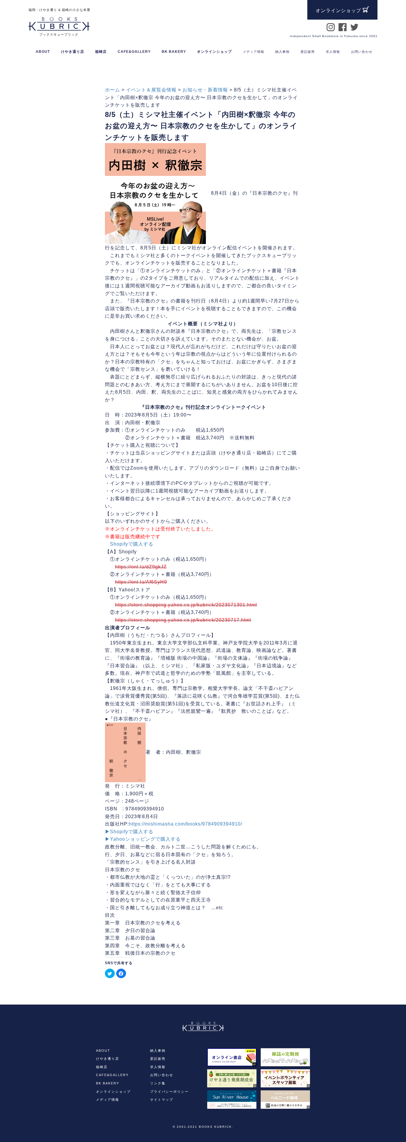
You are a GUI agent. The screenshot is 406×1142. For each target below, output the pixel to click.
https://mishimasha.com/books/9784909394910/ (185, 823)
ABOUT (43, 52)
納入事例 (158, 1050)
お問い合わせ (161, 1075)
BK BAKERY (107, 1083)
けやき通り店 (107, 1058)
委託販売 (158, 1058)
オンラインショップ (214, 52)
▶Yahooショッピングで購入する (143, 839)
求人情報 (158, 1067)
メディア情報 (107, 1099)
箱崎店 (102, 1067)
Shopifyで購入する (131, 544)
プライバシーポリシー (169, 1091)
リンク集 (158, 1083)
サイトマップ (161, 1099)
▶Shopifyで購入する (129, 831)
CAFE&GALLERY (112, 1075)
